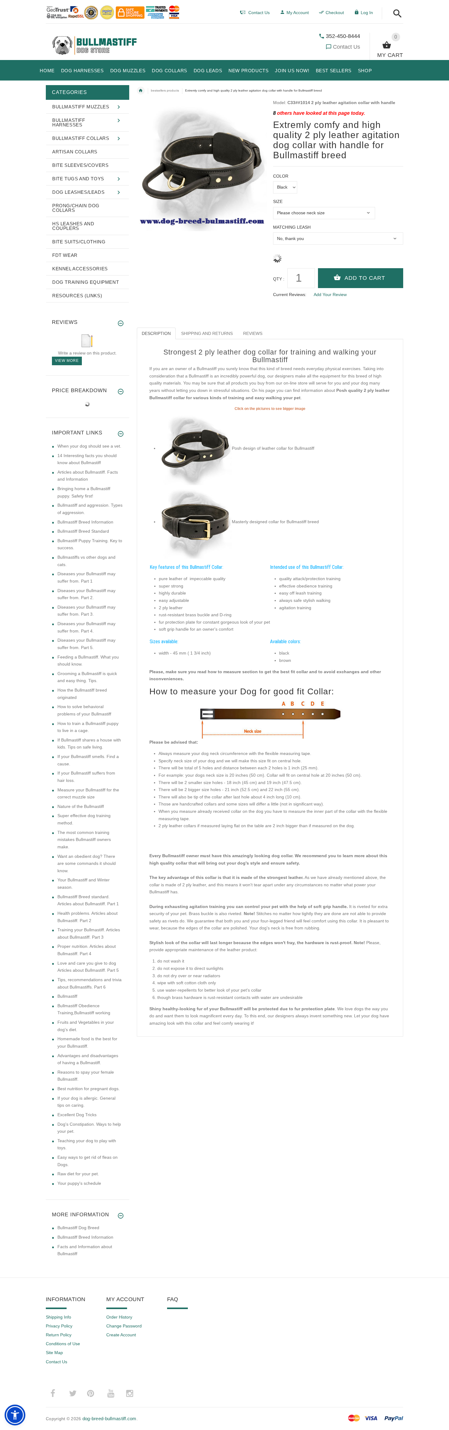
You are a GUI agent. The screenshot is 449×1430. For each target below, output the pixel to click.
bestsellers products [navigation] (165, 90)
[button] (395, 14)
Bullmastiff (67, 996)
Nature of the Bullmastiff (80, 806)
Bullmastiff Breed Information (85, 522)
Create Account (121, 1334)
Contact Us (346, 47)
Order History (119, 1317)
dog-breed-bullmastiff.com (109, 1418)
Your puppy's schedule (79, 1183)
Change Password (124, 1325)
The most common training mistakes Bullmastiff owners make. (84, 839)
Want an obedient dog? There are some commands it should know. (86, 863)
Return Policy (58, 1334)
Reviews (252, 333)
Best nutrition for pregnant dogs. (88, 1088)
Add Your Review (330, 294)
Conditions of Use (63, 1343)
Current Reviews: (289, 294)
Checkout (335, 12)
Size (278, 201)
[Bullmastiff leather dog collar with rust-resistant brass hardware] (195, 521)
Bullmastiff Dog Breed (78, 1227)
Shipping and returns (207, 333)
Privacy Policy (59, 1325)
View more (67, 360)
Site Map (54, 1352)
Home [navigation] (141, 91)
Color (280, 176)
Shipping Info (58, 1317)
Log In (367, 12)
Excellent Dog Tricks (77, 1114)
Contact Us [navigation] (259, 12)
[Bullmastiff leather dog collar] (195, 448)
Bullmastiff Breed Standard (83, 531)
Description (156, 333)
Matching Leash (292, 227)
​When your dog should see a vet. (89, 446)
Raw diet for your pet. (78, 1173)
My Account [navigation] (298, 12)
